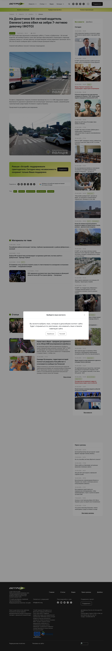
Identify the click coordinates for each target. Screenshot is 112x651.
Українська (50, 334)
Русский (62, 334)
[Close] (84, 315)
